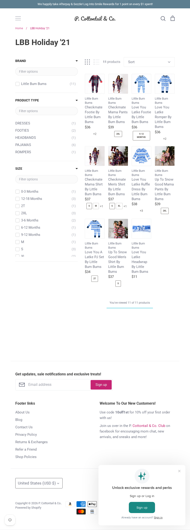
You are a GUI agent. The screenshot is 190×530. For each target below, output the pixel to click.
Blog (18, 420)
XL (119, 206)
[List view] (96, 62)
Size (18, 168)
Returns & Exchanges (31, 442)
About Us (22, 412)
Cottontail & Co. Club (149, 426)
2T (94, 278)
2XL (118, 134)
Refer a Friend (26, 449)
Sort (131, 62)
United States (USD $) (37, 483)
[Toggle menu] (18, 18)
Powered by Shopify (28, 507)
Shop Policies (26, 457)
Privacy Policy (26, 434)
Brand (20, 61)
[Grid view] (87, 62)
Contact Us (24, 427)
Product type (27, 100)
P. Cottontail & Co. (49, 503)
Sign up (101, 385)
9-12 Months (141, 135)
